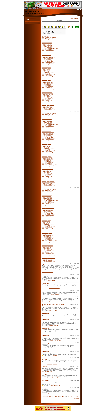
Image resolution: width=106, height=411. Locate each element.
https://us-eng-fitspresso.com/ (48, 62)
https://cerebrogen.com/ (47, 52)
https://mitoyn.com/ (46, 71)
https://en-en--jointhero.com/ (48, 108)
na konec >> (76, 398)
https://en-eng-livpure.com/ (47, 94)
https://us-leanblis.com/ (47, 45)
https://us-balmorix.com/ (47, 97)
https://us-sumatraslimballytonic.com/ (50, 48)
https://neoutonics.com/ (47, 39)
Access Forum (32, 11)
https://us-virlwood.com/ (47, 60)
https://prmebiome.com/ (47, 84)
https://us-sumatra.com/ (47, 49)
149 (63, 396)
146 (56, 396)
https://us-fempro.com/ (46, 59)
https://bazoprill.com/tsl (47, 42)
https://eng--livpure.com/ (47, 95)
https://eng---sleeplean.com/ (48, 105)
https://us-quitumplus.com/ (47, 58)
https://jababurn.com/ (46, 55)
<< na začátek (45, 396)
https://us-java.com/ (46, 99)
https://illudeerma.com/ (47, 46)
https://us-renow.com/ (46, 51)
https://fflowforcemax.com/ (47, 38)
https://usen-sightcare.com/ (47, 89)
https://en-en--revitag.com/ (47, 86)
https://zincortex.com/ (46, 54)
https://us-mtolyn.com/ (46, 70)
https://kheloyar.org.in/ (52, 280)
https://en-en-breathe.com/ (47, 77)
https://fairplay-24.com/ (52, 310)
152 (71, 396)
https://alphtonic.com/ (46, 44)
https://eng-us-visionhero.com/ (48, 90)
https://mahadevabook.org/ (54, 288)
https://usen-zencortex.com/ (48, 98)
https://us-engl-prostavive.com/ (48, 102)
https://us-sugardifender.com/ (48, 50)
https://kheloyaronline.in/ (55, 294)
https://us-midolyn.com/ (47, 81)
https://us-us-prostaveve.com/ (48, 104)
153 (73, 396)
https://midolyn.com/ (46, 80)
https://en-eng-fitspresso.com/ (48, 74)
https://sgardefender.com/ (47, 82)
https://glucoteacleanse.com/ (48, 56)
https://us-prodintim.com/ (47, 47)
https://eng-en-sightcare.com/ (48, 79)
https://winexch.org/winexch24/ (53, 325)
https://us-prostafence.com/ (47, 83)
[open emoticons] (72, 27)
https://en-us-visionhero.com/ (48, 85)
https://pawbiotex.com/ (47, 43)
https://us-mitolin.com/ (46, 67)
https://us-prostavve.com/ (47, 61)
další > (78, 396)
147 (58, 396)
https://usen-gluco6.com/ (47, 87)
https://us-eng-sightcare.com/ (48, 63)
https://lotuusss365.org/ (47, 301)
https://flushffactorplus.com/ (48, 72)
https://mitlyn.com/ (46, 69)
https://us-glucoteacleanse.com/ (48, 57)
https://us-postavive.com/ (47, 76)
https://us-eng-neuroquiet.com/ (48, 106)
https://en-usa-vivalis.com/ (47, 93)
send (77, 27)
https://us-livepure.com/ (47, 92)
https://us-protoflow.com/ (47, 96)
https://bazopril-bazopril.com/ (48, 40)
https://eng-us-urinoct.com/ (47, 107)
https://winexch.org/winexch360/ (54, 332)
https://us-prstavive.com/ (47, 75)
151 (68, 396)
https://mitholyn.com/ (46, 68)
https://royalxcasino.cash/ (47, 272)
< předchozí (51, 396)
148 (61, 396)
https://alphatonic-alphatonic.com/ (49, 37)
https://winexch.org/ (55, 316)
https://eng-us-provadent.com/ (48, 65)
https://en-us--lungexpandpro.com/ (49, 88)
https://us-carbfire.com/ (47, 64)
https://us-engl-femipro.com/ (48, 101)
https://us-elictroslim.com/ (47, 100)
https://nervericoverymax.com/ (48, 109)
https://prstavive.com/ (46, 73)
